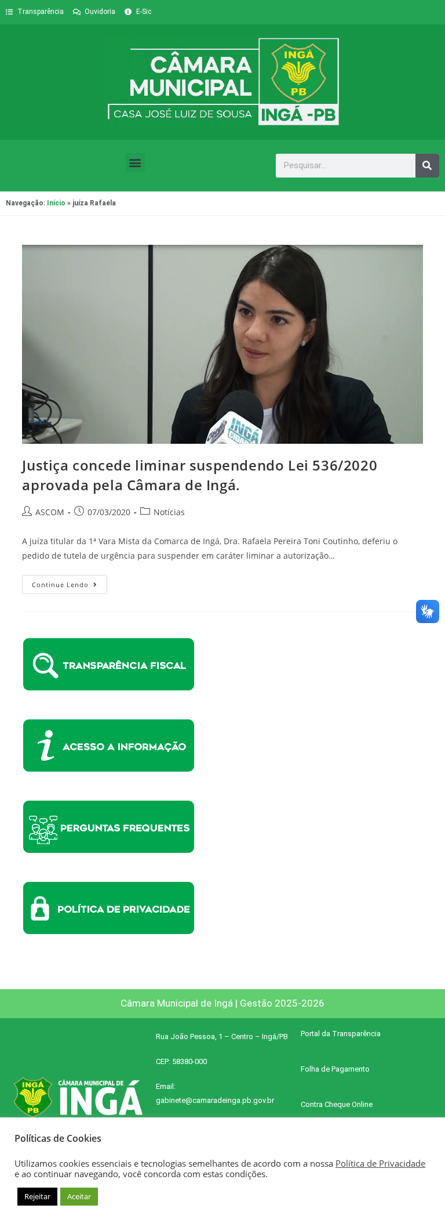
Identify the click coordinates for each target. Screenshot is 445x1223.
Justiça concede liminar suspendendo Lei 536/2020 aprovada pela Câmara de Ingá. (199, 474)
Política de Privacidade (380, 1163)
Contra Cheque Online (337, 1104)
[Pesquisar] (427, 166)
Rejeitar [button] (37, 1196)
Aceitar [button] (79, 1196)
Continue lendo (69, 582)
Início (56, 203)
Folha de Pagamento (335, 1069)
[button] (135, 162)
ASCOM (49, 512)
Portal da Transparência (341, 1033)
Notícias (169, 512)
